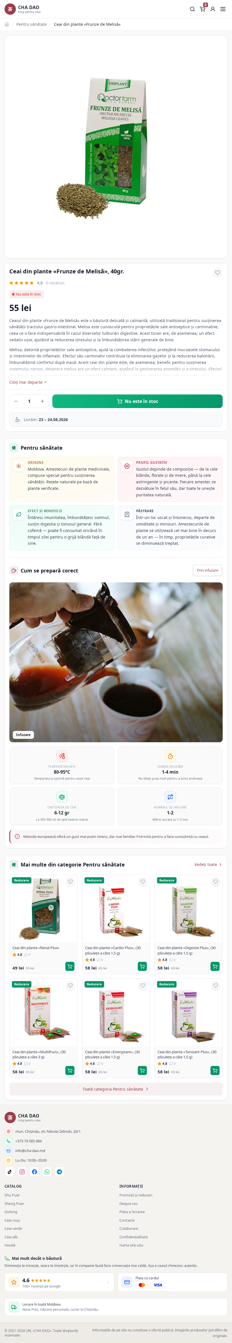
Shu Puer (12, 1195)
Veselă (10, 1245)
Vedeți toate (205, 864)
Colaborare (128, 1228)
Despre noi (128, 1203)
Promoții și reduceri (135, 1195)
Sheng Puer (14, 1203)
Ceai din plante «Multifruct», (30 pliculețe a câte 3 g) (39, 1054)
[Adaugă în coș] (69, 966)
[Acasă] (7, 24)
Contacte (127, 1220)
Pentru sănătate (31, 24)
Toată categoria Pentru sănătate (113, 1089)
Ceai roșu (12, 1220)
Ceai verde (13, 1228)
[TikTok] (10, 1172)
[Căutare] (192, 9)
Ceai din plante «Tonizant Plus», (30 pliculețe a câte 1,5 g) (187, 1054)
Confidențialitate (133, 1236)
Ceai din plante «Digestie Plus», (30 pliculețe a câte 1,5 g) (187, 950)
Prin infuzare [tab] (207, 570)
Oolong (11, 1211)
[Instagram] (22, 1172)
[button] (212, 9)
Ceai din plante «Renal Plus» (35, 947)
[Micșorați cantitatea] (16, 401)
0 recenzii (55, 283)
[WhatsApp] (47, 1172)
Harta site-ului (131, 1245)
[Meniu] (222, 9)
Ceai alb (11, 1236)
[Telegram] (59, 1172)
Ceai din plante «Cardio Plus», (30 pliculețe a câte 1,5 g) (113, 950)
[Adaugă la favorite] (217, 273)
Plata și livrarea (132, 1211)
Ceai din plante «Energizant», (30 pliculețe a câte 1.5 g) (112, 1054)
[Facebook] (34, 1172)
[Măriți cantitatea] (42, 401)
